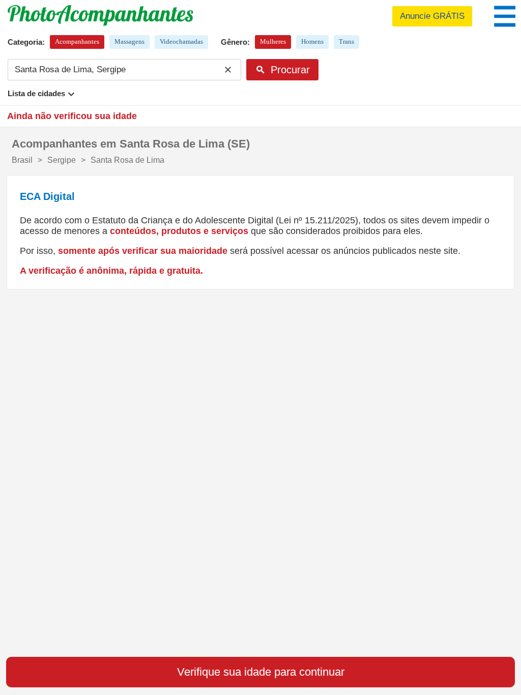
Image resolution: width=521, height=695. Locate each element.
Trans (346, 41)
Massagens (129, 41)
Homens (312, 41)
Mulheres (273, 41)
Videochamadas (181, 41)
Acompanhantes (77, 41)
